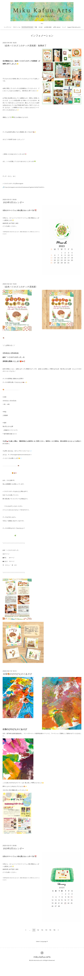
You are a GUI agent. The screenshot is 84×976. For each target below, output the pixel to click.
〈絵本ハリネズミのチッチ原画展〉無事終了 (24, 46)
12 (38, 930)
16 (54, 930)
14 (46, 930)
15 (50, 930)
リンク (64, 27)
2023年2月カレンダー (13, 848)
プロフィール (16, 27)
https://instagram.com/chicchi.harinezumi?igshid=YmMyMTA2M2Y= (24, 187)
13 (42, 930)
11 (34, 930)
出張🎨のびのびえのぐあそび (17, 674)
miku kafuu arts (42, 957)
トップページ (7, 27)
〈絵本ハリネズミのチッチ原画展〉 (20, 287)
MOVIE (40, 27)
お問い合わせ (56, 27)
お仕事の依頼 (47, 27)
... (29, 930)
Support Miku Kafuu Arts (73, 27)
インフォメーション (27, 27)
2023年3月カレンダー (13, 202)
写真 (36, 27)
